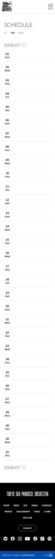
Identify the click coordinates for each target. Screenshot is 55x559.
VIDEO (37, 511)
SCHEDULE (47, 505)
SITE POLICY (16, 555)
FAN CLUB (27, 517)
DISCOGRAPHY (23, 511)
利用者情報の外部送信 (27, 555)
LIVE (25, 505)
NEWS (16, 505)
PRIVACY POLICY (7, 555)
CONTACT (27, 528)
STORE (47, 511)
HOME (6, 505)
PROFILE (8, 511)
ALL (5, 32)
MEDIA (21, 32)
